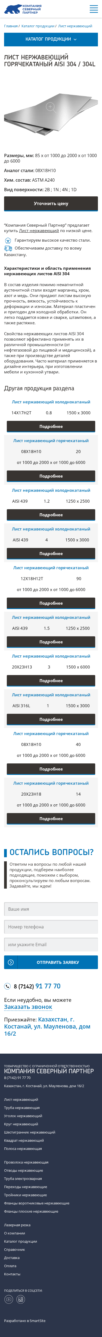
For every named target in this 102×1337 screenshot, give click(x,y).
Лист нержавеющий (39, 230)
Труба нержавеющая (22, 1107)
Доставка (12, 1257)
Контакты (12, 1274)
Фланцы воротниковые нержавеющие (36, 1203)
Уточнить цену (51, 203)
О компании (14, 1233)
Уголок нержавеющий (23, 1115)
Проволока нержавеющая (26, 1162)
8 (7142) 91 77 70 (17, 1077)
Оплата (10, 1265)
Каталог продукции (20, 1241)
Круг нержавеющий (21, 1124)
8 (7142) (37, 987)
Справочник (14, 1249)
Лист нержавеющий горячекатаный (51, 440)
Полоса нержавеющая (23, 1148)
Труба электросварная (23, 1178)
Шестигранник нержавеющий (29, 1132)
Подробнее (51, 426)
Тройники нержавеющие (25, 1194)
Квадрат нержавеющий (24, 1140)
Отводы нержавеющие (23, 1170)
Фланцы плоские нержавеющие (31, 1211)
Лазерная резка (17, 1224)
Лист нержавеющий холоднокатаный (51, 401)
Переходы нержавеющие (25, 1186)
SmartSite (37, 1320)
